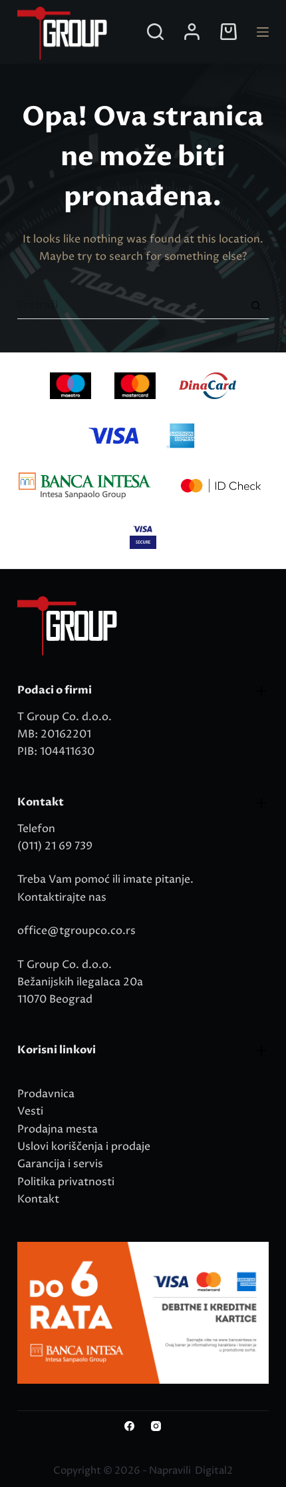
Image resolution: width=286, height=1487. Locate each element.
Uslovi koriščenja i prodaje (83, 1146)
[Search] (155, 31)
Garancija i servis (60, 1164)
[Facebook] (129, 1426)
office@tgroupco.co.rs (76, 930)
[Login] (192, 31)
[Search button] (256, 305)
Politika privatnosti (65, 1182)
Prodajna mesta (57, 1129)
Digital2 (214, 1471)
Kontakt (38, 1199)
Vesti (30, 1111)
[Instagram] (156, 1426)
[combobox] (130, 305)
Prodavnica (45, 1094)
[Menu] (263, 32)
